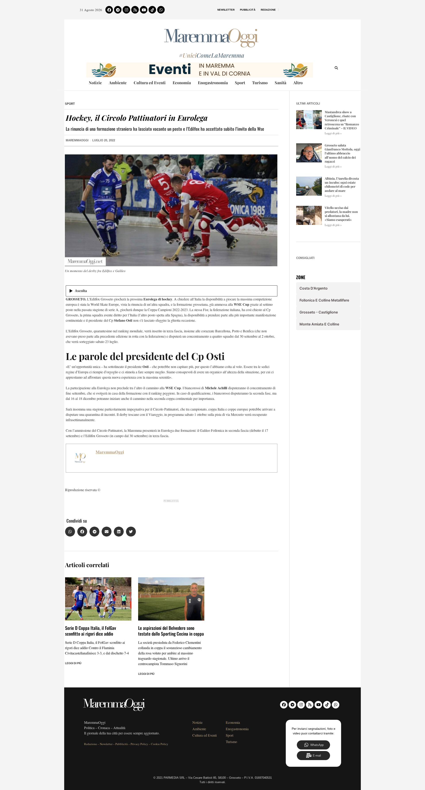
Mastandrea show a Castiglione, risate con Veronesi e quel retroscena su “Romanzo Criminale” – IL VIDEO (342, 120)
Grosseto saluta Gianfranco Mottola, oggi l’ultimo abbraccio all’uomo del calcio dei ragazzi (342, 153)
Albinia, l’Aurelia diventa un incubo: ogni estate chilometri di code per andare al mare (342, 184)
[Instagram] (126, 10)
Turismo (260, 82)
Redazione (268, 9)
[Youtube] (143, 10)
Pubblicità (247, 9)
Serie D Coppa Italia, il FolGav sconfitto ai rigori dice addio (90, 631)
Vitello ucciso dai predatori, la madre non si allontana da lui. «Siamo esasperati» (341, 214)
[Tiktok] (152, 10)
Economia (182, 82)
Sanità (280, 82)
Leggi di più (73, 663)
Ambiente (118, 82)
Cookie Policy (159, 744)
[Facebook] (109, 10)
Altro (298, 82)
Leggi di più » (333, 133)
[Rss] (135, 10)
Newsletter (226, 9)
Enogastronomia (213, 82)
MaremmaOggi (110, 452)
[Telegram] (118, 10)
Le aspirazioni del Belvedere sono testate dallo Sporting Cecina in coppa (171, 631)
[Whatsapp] (161, 10)
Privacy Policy (139, 744)
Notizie (95, 82)
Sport (240, 82)
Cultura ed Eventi (150, 82)
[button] (70, 532)
